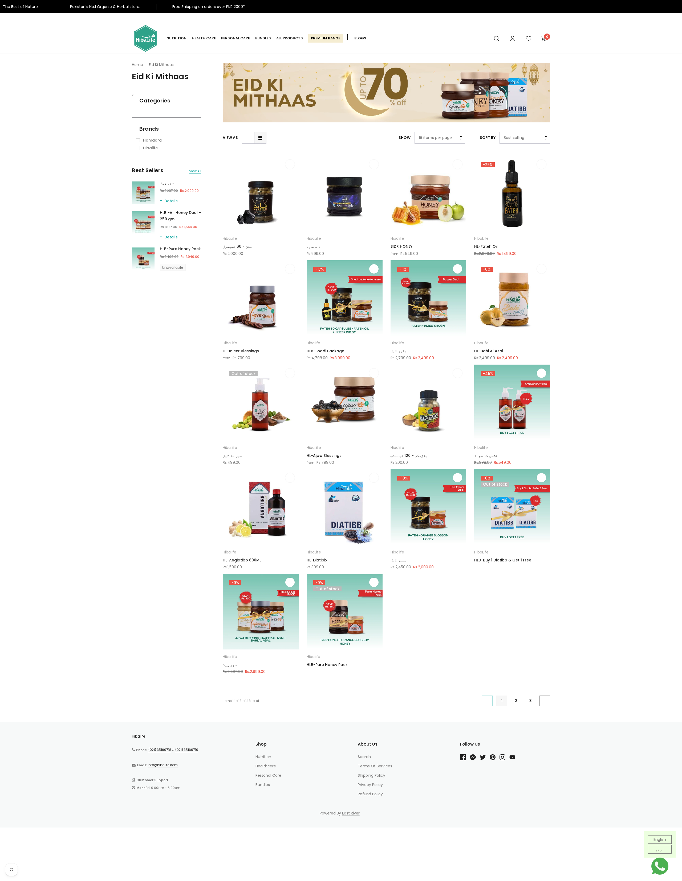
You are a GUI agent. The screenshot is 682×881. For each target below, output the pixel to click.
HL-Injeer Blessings (241, 351)
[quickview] (290, 177)
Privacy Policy (370, 784)
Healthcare (265, 766)
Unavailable (172, 267)
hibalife (150, 148)
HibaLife (230, 238)
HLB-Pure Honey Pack (180, 248)
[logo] (145, 38)
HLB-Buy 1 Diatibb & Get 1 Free (502, 560)
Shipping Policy (371, 775)
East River (351, 813)
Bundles (263, 38)
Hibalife (397, 238)
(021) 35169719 (186, 749)
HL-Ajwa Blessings (324, 455)
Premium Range (325, 38)
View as (230, 137)
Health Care (204, 38)
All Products (289, 38)
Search (364, 756)
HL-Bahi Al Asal (488, 351)
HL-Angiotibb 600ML (242, 560)
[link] (496, 38)
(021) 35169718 (159, 749)
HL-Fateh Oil (486, 246)
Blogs (360, 38)
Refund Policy (370, 794)
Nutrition (176, 38)
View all (195, 171)
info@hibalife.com (163, 765)
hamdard (152, 140)
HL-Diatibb (317, 560)
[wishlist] (290, 164)
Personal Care (235, 38)
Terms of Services (375, 766)
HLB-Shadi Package (325, 351)
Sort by (488, 137)
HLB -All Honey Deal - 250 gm (180, 216)
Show (405, 137)
